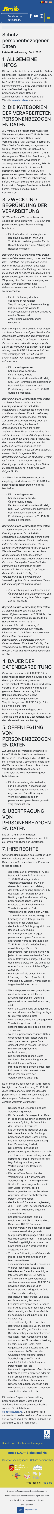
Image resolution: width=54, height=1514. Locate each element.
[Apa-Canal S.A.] (17, 1474)
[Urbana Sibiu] (37, 1467)
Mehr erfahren (31, 1510)
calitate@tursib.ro (12, 1411)
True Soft (46, 1482)
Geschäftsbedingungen (15, 1459)
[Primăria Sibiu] (18, 1467)
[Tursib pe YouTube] (36, 16)
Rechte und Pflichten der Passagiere (22, 1443)
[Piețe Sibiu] (33, 1474)
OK (20, 1509)
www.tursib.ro (20, 100)
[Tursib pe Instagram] (41, 16)
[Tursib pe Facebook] (30, 16)
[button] (14, 18)
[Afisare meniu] (48, 17)
